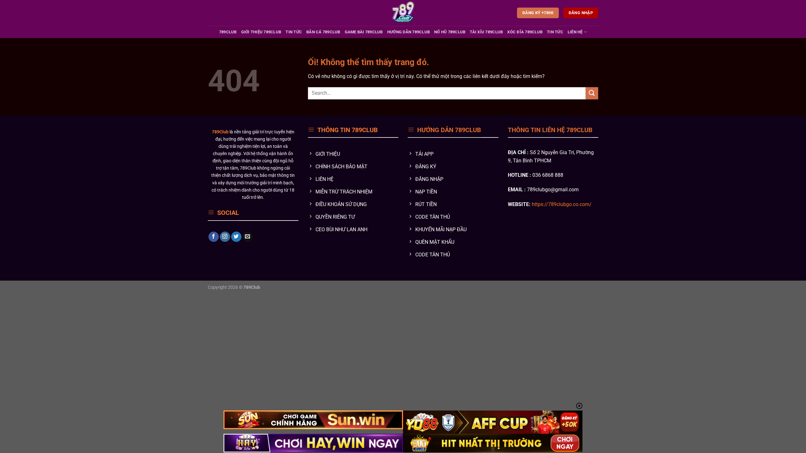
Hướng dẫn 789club (408, 32)
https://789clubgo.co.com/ (562, 204)
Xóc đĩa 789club (524, 32)
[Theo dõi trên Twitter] (236, 237)
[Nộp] (592, 93)
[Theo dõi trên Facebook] (213, 237)
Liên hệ (575, 32)
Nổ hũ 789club (449, 32)
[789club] (403, 13)
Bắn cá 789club (323, 32)
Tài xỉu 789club (486, 32)
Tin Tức (294, 32)
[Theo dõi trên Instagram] (225, 237)
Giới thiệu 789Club (261, 32)
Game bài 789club (364, 32)
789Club (228, 32)
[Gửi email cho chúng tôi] (247, 237)
